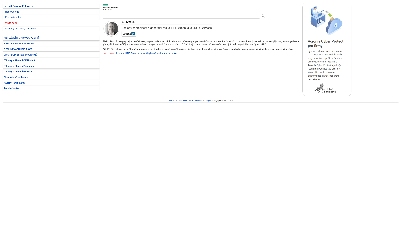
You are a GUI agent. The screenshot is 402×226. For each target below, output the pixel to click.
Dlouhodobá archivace (16, 77)
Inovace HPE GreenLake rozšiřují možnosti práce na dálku (146, 53)
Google (208, 101)
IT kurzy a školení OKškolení (19, 60)
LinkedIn (199, 101)
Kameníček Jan (13, 17)
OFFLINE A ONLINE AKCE (18, 49)
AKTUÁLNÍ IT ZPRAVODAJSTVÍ (21, 38)
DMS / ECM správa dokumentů (20, 55)
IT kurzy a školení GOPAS (18, 71)
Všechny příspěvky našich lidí (20, 28)
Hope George (12, 12)
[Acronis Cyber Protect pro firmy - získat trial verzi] (326, 95)
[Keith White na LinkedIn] (128, 36)
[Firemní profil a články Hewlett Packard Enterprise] (110, 11)
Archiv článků (11, 88)
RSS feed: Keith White (177, 101)
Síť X (191, 101)
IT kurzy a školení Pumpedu (19, 66)
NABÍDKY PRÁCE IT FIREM (19, 43)
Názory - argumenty (14, 83)
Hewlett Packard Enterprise (19, 6)
